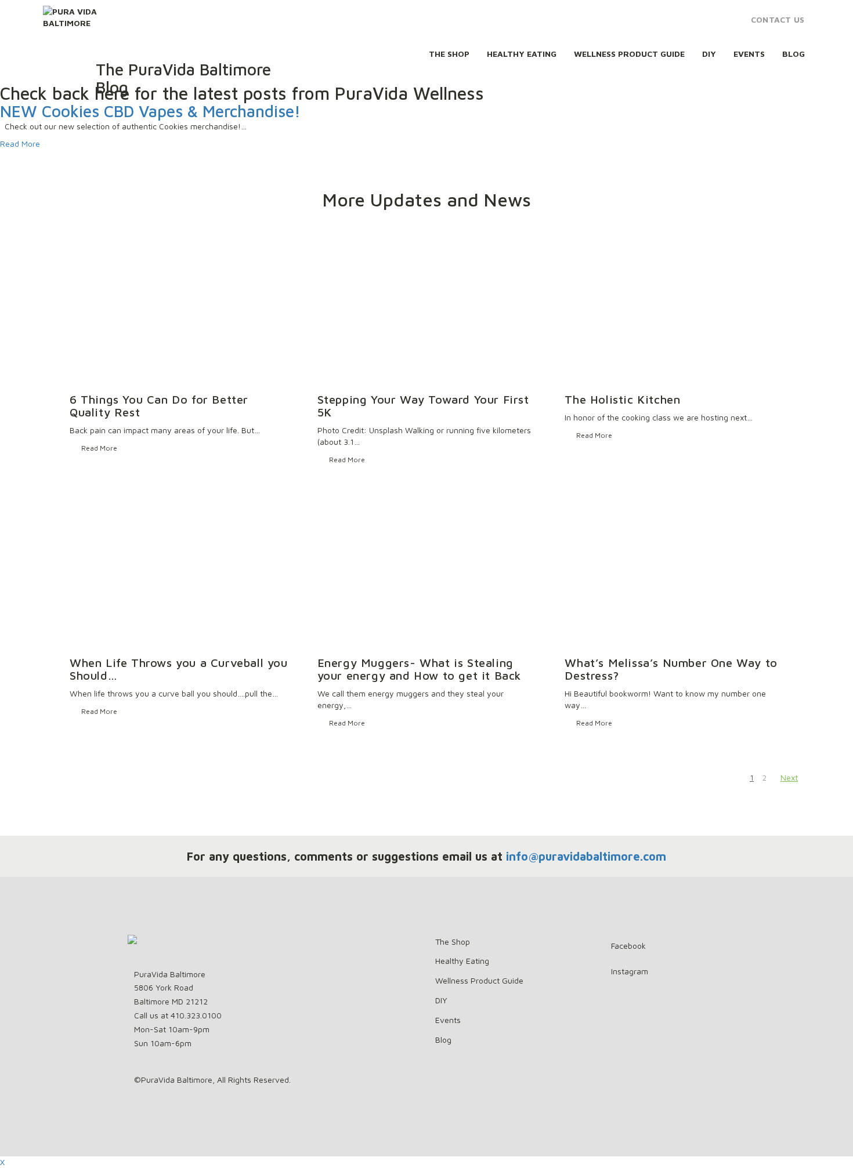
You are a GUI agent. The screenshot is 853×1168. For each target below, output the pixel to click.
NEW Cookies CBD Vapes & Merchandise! (150, 111)
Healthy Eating (521, 54)
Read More (20, 143)
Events (749, 54)
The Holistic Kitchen (622, 399)
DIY (709, 54)
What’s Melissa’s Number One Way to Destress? (671, 669)
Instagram (629, 971)
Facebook (628, 946)
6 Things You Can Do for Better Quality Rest (159, 406)
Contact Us (778, 19)
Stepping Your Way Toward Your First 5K (423, 406)
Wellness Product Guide (629, 54)
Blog (793, 54)
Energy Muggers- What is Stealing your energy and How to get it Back (419, 669)
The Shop (449, 54)
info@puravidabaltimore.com (586, 856)
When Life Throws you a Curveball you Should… (179, 669)
